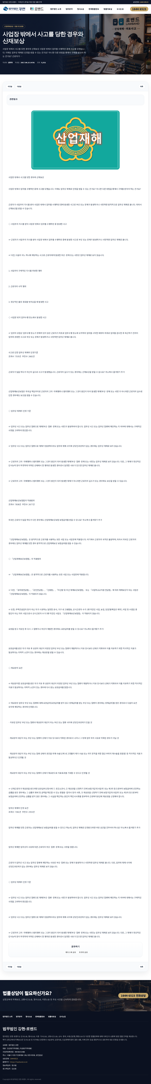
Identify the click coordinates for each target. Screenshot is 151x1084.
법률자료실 (108, 9)
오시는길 (120, 9)
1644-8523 (139, 9)
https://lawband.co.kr (19, 1062)
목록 (141, 86)
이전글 (10, 86)
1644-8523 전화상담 (133, 995)
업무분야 (69, 9)
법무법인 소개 (55, 9)
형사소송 (80, 9)
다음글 (19, 86)
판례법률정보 (94, 9)
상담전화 (140, 2)
